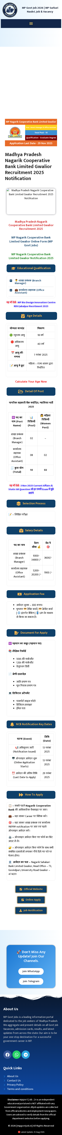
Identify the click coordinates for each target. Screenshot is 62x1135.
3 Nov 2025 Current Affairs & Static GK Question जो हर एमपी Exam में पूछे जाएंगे (31, 489)
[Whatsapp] (16, 1054)
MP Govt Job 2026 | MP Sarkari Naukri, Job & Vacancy (40, 10)
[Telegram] (25, 1054)
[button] (31, 23)
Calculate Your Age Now (31, 381)
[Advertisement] (31, 81)
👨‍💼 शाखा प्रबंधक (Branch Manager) (28, 282)
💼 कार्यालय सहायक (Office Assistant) (29, 291)
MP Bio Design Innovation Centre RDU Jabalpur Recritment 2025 (35, 304)
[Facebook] (7, 1054)
